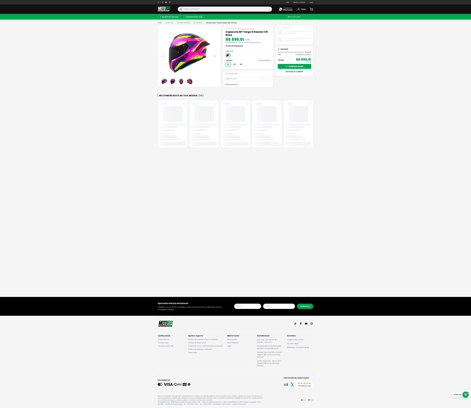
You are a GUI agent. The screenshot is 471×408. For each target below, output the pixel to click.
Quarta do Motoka (170, 17)
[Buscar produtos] (181, 9)
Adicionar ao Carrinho (294, 71)
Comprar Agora (295, 66)
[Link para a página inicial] (160, 23)
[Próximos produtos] (312, 127)
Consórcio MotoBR (193, 17)
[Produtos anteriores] (158, 127)
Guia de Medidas (265, 63)
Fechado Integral (183, 23)
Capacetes (169, 23)
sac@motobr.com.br (295, 342)
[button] (228, 58)
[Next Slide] (312, 17)
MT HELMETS (198, 23)
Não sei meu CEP (231, 87)
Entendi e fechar (435, 400)
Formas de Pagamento (234, 49)
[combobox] (225, 9)
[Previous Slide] (276, 17)
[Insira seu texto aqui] (158, 2)
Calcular (266, 82)
